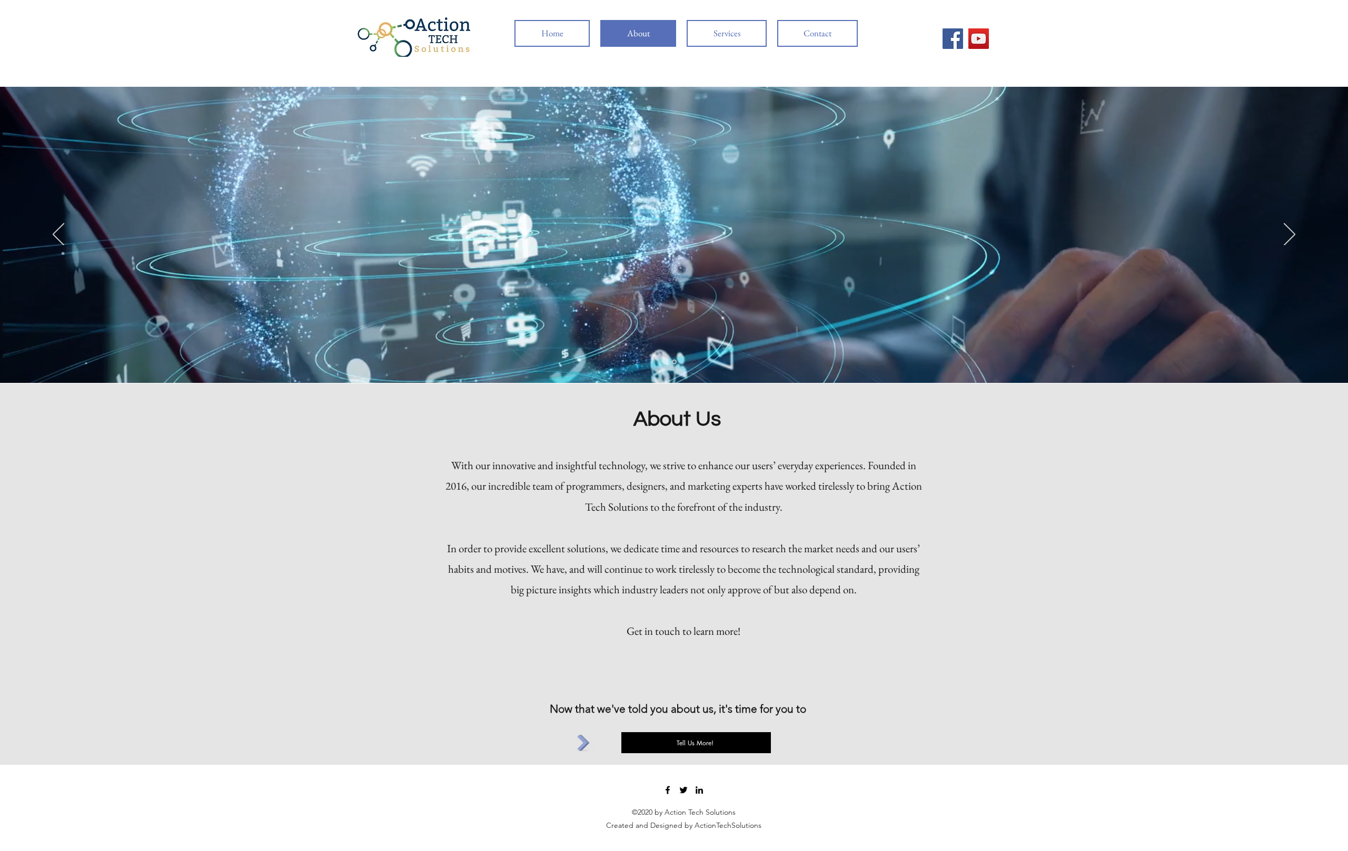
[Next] (1289, 235)
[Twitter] (683, 790)
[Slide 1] (674, 362)
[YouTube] (978, 38)
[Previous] (58, 235)
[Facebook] (953, 38)
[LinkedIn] (699, 790)
